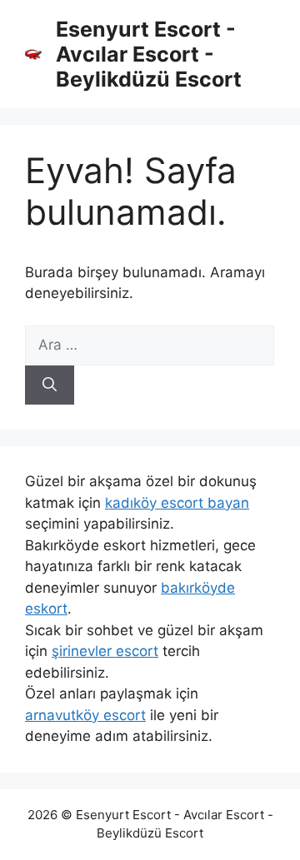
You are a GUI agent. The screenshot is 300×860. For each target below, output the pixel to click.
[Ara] (49, 385)
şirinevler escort (105, 651)
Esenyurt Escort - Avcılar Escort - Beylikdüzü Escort (149, 54)
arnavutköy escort (85, 715)
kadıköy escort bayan (177, 503)
